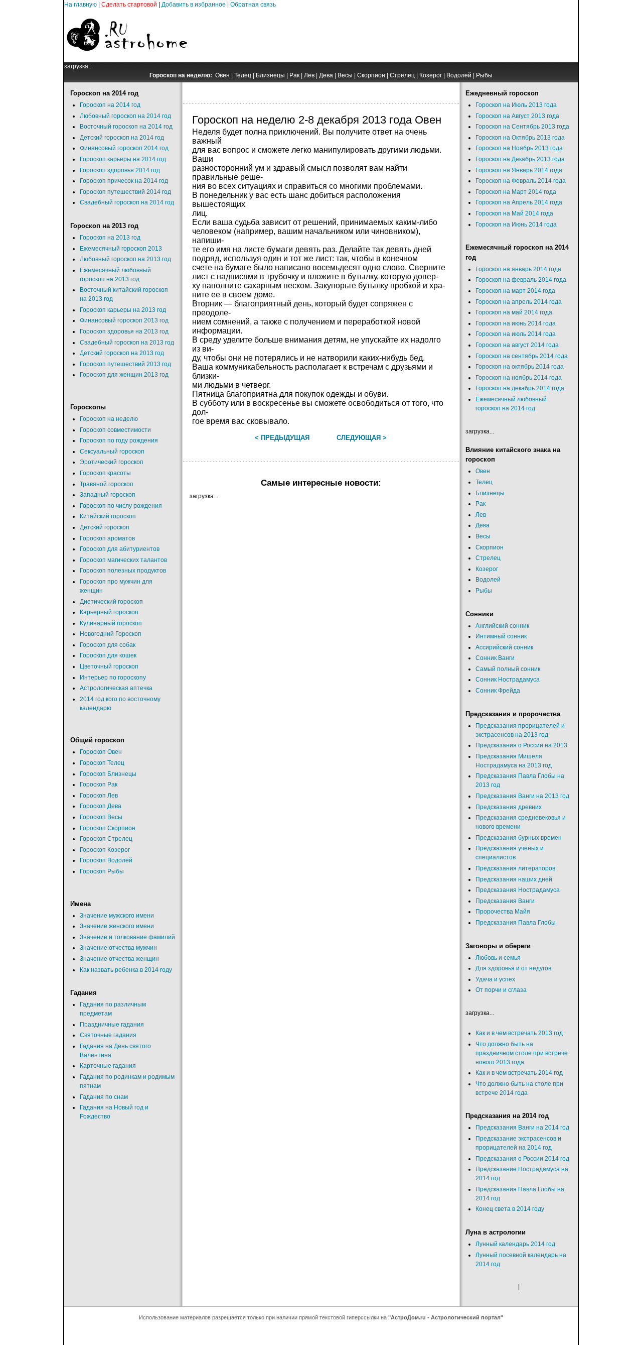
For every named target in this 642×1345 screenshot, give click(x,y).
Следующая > (362, 437)
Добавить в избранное (194, 4)
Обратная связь (253, 4)
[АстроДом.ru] (127, 59)
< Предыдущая (282, 437)
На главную (80, 4)
